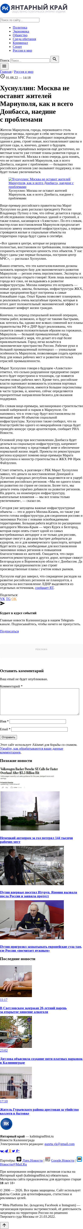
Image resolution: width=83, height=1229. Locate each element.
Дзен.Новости (32, 1160)
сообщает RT (44, 588)
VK (2, 599)
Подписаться (9, 631)
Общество (20, 35)
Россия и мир (22, 50)
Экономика (21, 31)
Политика (20, 27)
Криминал (20, 43)
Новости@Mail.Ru (13, 1164)
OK (14, 599)
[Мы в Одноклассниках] (10, 1151)
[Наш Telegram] (6, 1151)
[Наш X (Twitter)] (14, 1151)
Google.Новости (62, 1160)
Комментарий (11, 686)
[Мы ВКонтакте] (2, 1151)
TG (8, 599)
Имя (4, 721)
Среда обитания (24, 39)
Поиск (4, 60)
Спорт (17, 46)
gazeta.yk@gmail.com (59, 1144)
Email (5, 729)
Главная (5, 71)
